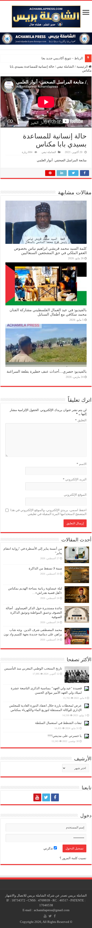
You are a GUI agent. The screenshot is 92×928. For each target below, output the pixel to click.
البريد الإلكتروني (75, 479)
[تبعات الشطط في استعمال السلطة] (86, 723)
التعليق (81, 420)
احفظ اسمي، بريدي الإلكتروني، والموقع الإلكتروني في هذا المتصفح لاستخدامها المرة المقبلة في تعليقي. (48, 512)
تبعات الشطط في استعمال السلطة (58, 723)
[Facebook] (55, 797)
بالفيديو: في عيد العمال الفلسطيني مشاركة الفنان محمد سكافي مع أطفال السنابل (48, 312)
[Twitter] (46, 797)
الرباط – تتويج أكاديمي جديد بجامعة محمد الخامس (50, 58)
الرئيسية (83, 66)
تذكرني (48, 848)
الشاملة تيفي (65, 66)
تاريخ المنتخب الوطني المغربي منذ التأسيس (33, 668)
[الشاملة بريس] (46, 15)
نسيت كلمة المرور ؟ (73, 858)
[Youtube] (37, 797)
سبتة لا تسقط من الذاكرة (45, 568)
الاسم (82, 464)
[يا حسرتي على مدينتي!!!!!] (86, 736)
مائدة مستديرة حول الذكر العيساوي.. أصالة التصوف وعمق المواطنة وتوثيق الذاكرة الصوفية (34, 612)
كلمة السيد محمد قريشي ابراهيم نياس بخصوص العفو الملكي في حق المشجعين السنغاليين (50, 250)
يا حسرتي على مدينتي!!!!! (65, 736)
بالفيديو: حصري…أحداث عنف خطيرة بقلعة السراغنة (47, 371)
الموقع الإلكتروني (75, 494)
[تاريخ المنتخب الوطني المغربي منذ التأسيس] (77, 674)
